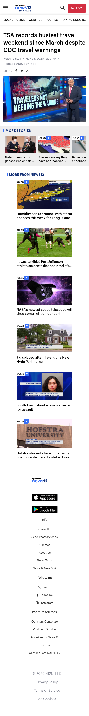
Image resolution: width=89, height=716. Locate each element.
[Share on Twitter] (22, 71)
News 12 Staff (12, 58)
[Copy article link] (27, 71)
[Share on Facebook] (16, 71)
